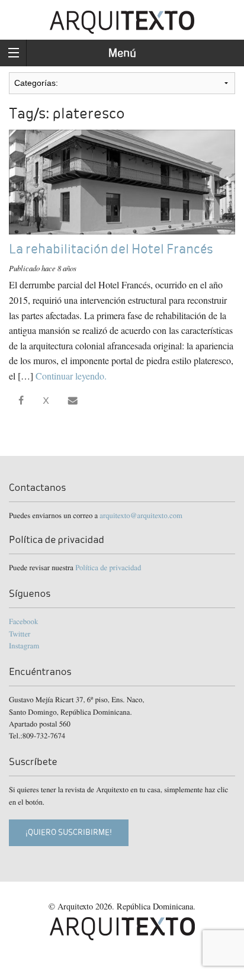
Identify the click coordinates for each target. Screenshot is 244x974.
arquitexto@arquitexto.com (140, 515)
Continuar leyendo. (71, 375)
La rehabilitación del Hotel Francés (111, 249)
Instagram (24, 645)
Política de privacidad (108, 567)
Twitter (19, 633)
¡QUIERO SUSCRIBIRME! (68, 832)
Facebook (23, 621)
